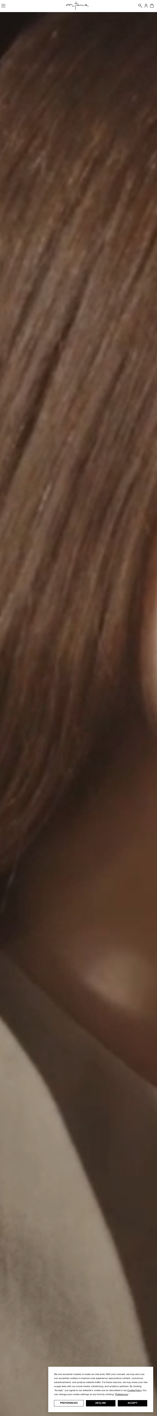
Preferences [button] (121, 1394)
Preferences (69, 1403)
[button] (139, 6)
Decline (100, 1403)
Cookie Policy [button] (134, 1390)
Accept (132, 1403)
